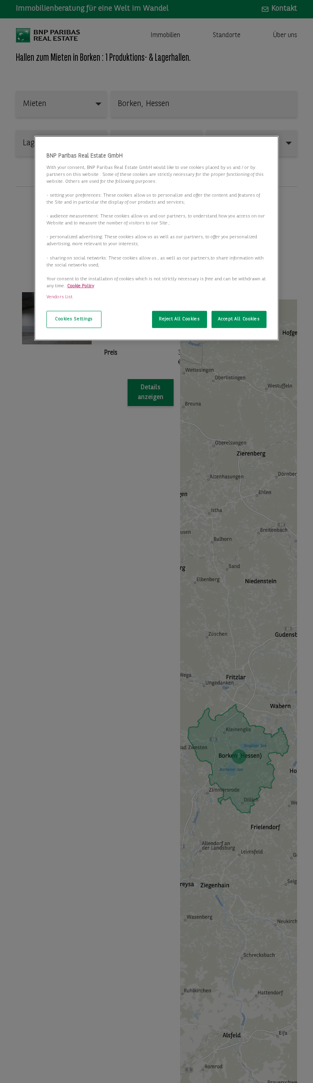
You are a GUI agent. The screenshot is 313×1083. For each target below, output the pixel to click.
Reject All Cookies (179, 319)
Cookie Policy (80, 286)
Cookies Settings (74, 319)
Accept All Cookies (239, 319)
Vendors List (59, 297)
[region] (156, 238)
